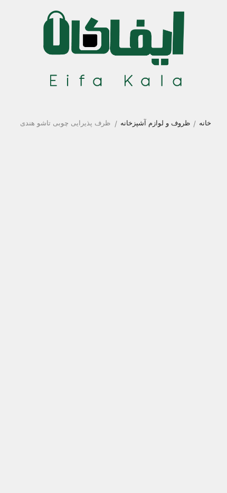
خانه (205, 122)
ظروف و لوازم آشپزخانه (155, 122)
